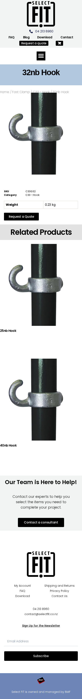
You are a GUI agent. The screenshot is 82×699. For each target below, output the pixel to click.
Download (44, 37)
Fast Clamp (21, 92)
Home (4, 92)
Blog (26, 37)
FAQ (12, 37)
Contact (67, 37)
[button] (59, 43)
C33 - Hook (41, 92)
